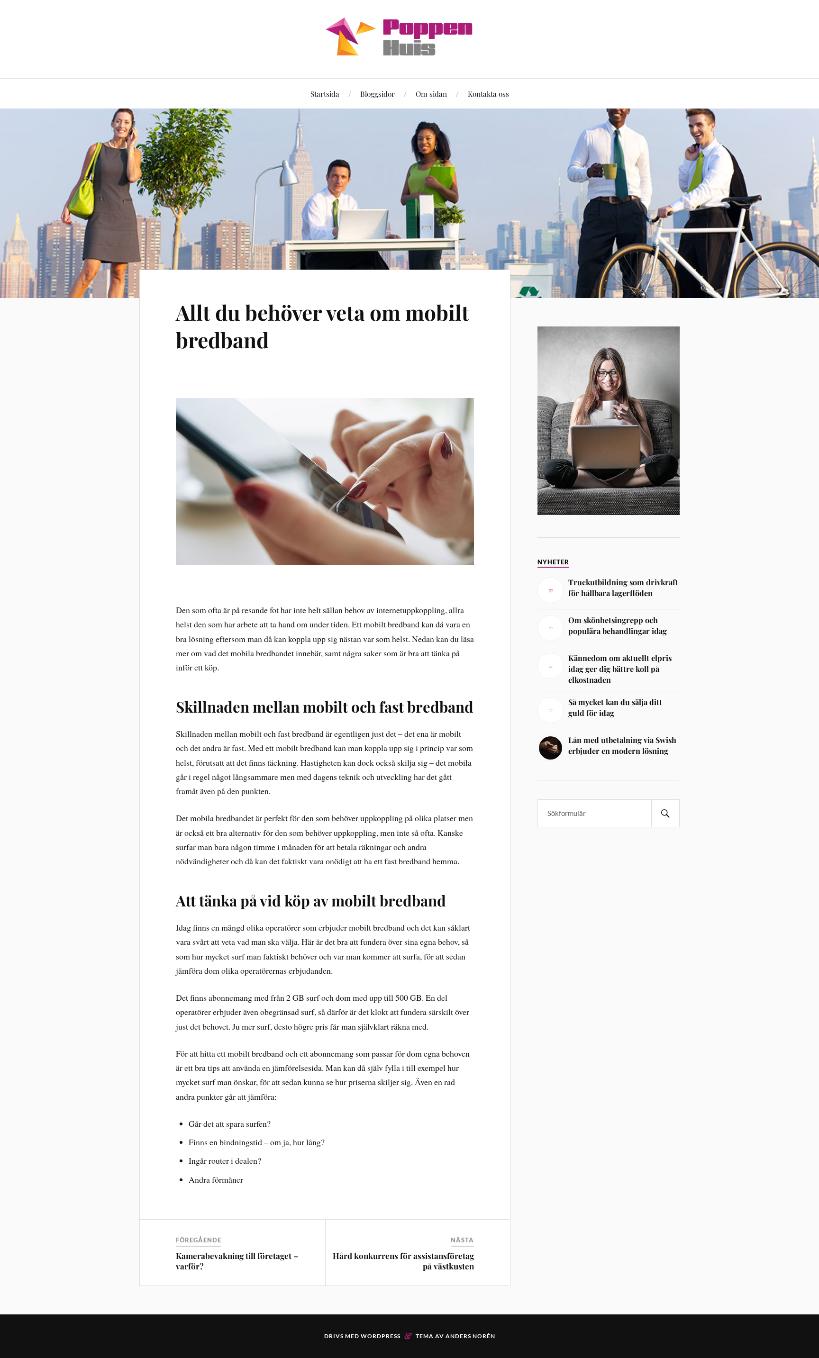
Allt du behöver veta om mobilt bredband (322, 325)
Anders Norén (470, 1336)
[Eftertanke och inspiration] (409, 49)
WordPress (380, 1336)
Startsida (324, 94)
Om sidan (431, 94)
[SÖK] (665, 813)
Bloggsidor (377, 94)
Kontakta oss (488, 94)
